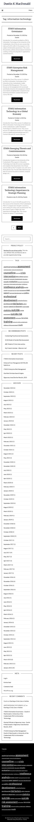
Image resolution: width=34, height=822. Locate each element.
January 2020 (8, 491)
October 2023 (8, 392)
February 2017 (8, 569)
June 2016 (7, 602)
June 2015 (7, 647)
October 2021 (8, 450)
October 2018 (8, 532)
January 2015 (8, 668)
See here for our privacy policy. (13, 250)
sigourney (18, 306)
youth (20, 325)
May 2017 (7, 556)
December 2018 (8, 524)
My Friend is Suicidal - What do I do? (16, 348)
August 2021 (8, 454)
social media (25, 306)
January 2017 (8, 573)
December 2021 (8, 445)
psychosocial (8, 304)
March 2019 (7, 511)
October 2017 (8, 540)
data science (19, 276)
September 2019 (9, 503)
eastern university (27, 765)
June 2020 (7, 474)
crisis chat (18, 273)
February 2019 (8, 515)
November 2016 (8, 581)
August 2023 (8, 400)
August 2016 (8, 594)
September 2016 (9, 589)
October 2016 (8, 585)
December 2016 (8, 577)
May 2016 (7, 606)
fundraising (26, 282)
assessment (23, 266)
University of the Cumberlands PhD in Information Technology (13, 716)
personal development (16, 293)
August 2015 (8, 643)
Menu (30, 10)
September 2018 (9, 536)
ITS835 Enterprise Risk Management (15, 369)
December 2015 (8, 626)
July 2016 (7, 598)
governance (7, 284)
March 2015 (7, 659)
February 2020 (8, 487)
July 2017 (7, 552)
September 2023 (9, 396)
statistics (7, 310)
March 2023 (7, 412)
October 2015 (8, 635)
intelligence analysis (14, 287)
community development (17, 269)
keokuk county (14, 777)
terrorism (24, 318)
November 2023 (8, 388)
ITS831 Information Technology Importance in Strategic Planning (17, 190)
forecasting (20, 281)
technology (18, 318)
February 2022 (8, 441)
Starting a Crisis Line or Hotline (19, 701)
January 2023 (8, 421)
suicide (16, 310)
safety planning (25, 791)
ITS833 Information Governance (13, 359)
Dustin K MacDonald (17, 3)
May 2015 (7, 651)
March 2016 (7, 614)
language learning (12, 290)
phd (23, 293)
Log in (5, 678)
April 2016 (7, 610)
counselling (10, 272)
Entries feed (7, 682)
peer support (13, 780)
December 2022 (8, 425)
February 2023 (8, 417)
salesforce (12, 306)
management (22, 290)
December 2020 (8, 462)
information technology (15, 284)
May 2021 (7, 458)
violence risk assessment (11, 325)
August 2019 (8, 507)
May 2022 (7, 429)
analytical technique (10, 267)
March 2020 (7, 482)
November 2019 (8, 495)
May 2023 (7, 408)
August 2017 (8, 548)
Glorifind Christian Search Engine (14, 373)
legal (18, 290)
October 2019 (8, 499)
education (24, 279)
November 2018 (8, 528)
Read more (17, 58)
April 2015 (7, 655)
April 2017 (7, 561)
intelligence (24, 284)
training (8, 321)
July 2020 (7, 470)
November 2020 (8, 466)
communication (7, 269)
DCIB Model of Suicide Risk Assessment (17, 340)
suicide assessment (15, 798)
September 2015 (9, 639)
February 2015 (8, 663)
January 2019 (8, 519)
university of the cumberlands (20, 322)
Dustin (17, 37)
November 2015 (8, 631)
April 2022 (7, 433)
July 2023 (7, 404)
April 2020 (7, 478)
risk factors (18, 303)
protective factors (22, 300)
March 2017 (7, 565)
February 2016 (8, 618)
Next (19, 227)
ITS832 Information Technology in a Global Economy (17, 111)
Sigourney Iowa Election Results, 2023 (15, 377)
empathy (6, 282)
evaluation (13, 282)
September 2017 (9, 544)
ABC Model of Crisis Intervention (15, 344)
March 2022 (7, 437)
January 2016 (8, 622)
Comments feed (8, 686)
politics (26, 293)
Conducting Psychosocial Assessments (16, 336)
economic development (16, 279)
